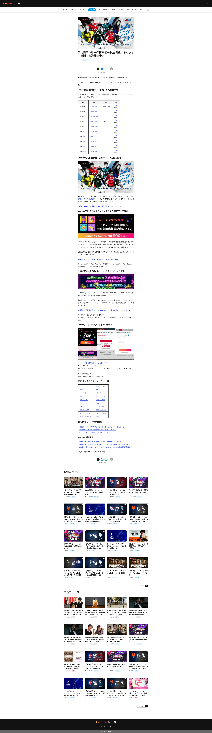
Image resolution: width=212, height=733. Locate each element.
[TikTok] (110, 726)
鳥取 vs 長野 (94, 146)
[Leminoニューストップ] (12, 3)
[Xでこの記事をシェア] (98, 68)
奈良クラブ (83, 406)
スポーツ (92, 10)
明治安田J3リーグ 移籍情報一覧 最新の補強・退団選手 (97, 430)
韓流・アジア (103, 10)
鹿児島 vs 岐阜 (94, 116)
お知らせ (73, 10)
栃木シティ (99, 389)
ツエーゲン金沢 (84, 399)
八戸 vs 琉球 (94, 131)
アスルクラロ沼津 (100, 399)
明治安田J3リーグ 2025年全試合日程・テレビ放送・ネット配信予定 (101, 427)
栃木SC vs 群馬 (94, 121)
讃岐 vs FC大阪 (94, 111)
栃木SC (82, 389)
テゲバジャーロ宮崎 (101, 413)
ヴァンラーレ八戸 (84, 386)
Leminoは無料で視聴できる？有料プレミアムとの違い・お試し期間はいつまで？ (106, 444)
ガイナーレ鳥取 (100, 406)
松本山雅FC (83, 396)
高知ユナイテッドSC (101, 410)
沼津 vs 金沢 (94, 141)
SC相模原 (98, 393)
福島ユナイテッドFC (101, 386)
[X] (104, 726)
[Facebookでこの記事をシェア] (102, 68)
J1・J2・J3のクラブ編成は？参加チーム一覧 (93, 432)
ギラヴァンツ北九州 (85, 413)
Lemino (116, 105)
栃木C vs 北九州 (95, 136)
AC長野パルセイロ (100, 396)
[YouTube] (101, 726)
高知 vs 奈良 (94, 151)
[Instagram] (107, 726)
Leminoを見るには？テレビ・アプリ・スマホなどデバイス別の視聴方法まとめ (105, 447)
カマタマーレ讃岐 (84, 410)
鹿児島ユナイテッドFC (86, 416)
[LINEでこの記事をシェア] (106, 68)
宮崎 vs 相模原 (94, 126)
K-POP (113, 10)
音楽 (147, 10)
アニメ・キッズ (131, 10)
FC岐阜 (82, 403)
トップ (65, 10)
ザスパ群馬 (83, 393)
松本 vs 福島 (94, 106)
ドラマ (121, 10)
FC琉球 (98, 416)
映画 (141, 10)
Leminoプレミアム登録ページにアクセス (93, 363)
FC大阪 (98, 403)
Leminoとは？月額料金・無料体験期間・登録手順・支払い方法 (100, 442)
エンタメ (82, 10)
